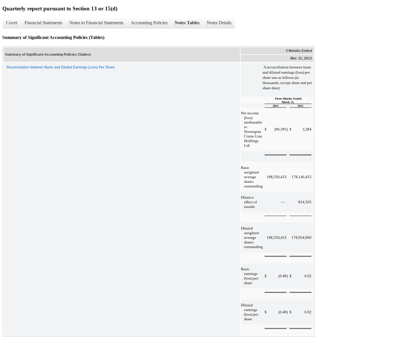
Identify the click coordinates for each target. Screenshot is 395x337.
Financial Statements (43, 22)
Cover (11, 22)
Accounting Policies (149, 22)
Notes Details (219, 22)
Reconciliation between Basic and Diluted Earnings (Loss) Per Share (61, 67)
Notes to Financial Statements (96, 22)
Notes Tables (187, 22)
